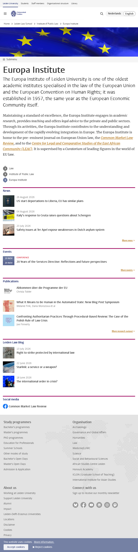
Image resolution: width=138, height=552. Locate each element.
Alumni (7, 503)
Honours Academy (83, 469)
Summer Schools (13, 448)
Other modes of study (16, 453)
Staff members (37, 3)
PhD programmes (13, 438)
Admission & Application (17, 469)
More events (127, 270)
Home (7, 23)
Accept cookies (16, 547)
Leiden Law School (23, 23)
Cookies (8, 530)
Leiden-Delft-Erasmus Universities (22, 514)
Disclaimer (9, 524)
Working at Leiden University (20, 493)
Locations (9, 519)
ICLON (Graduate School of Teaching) (93, 474)
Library (74, 3)
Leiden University (10, 3)
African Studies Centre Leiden (89, 464)
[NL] (114, 14)
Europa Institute (18, 180)
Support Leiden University (18, 498)
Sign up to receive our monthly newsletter (96, 493)
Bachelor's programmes (17, 427)
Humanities (79, 438)
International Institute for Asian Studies (94, 480)
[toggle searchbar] (102, 14)
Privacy (8, 535)
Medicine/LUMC (81, 448)
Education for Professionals (19, 443)
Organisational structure (57, 3)
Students (25, 3)
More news (127, 240)
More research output (122, 331)
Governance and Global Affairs (89, 432)
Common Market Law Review (24, 406)
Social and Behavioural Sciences (90, 459)
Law (11, 168)
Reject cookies (43, 547)
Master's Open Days (15, 464)
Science (77, 453)
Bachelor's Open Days (16, 459)
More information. (44, 542)
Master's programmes (16, 432)
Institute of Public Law (47, 23)
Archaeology (79, 427)
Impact (7, 509)
